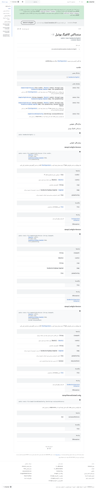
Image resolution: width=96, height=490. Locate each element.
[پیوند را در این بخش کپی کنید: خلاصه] (74, 67)
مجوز (74, 486)
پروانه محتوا (58, 454)
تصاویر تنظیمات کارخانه (89, 476)
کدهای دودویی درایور (90, 478)
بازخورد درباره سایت (60, 486)
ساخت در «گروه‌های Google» (57, 478)
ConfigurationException (75, 219)
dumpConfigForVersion (27, 87)
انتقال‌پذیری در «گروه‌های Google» (55, 480)
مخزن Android (91, 466)
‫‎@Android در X (59, 466)
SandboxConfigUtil (73, 77)
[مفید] (20, 29)
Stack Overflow (27, 476)
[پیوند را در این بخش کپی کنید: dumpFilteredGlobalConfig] (60, 395)
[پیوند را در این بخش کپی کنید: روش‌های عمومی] (67, 143)
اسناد (82, 1)
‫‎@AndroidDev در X (58, 468)
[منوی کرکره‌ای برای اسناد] (79, 2)
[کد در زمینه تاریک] (80, 133)
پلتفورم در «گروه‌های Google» (56, 476)
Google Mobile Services (25, 473)
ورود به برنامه (5, 1)
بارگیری (92, 471)
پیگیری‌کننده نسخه (27, 478)
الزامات (93, 468)
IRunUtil (46, 87)
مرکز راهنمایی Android (26, 466)
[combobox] (32, 1)
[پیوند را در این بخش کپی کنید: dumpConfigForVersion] (62, 147)
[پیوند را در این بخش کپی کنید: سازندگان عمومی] (67, 124)
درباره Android (91, 486)
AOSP (79, 28)
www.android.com (26, 471)
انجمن (85, 486)
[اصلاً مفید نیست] (18, 29)
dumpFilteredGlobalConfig (35, 114)
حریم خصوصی (68, 486)
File (62, 207)
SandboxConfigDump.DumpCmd (39, 89)
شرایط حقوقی (79, 486)
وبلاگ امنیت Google (58, 473)
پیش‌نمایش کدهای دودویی (89, 473)
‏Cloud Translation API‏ (50, 22)
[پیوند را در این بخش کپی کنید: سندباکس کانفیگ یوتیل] (66, 129)
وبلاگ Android (59, 471)
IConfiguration (62, 61)
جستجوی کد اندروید (71, 1)
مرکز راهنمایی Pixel (27, 468)
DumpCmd (61, 190)
